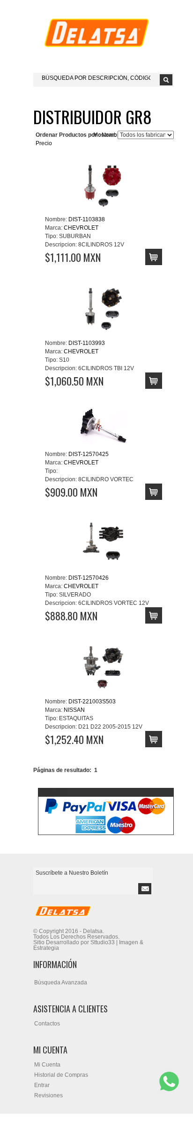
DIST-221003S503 (92, 701)
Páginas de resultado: (62, 770)
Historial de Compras (61, 1075)
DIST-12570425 (88, 454)
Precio (44, 143)
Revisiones (48, 1095)
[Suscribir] (144, 888)
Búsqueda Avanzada (60, 982)
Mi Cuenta (47, 1064)
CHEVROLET (81, 228)
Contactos (47, 1023)
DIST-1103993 (86, 343)
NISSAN (74, 710)
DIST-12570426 (88, 578)
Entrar (42, 1085)
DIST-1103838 (86, 219)
